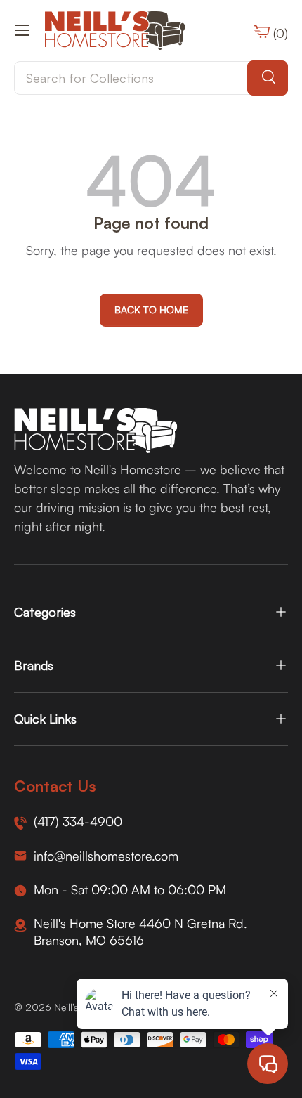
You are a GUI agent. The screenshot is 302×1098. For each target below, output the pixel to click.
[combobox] (151, 78)
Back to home (151, 309)
